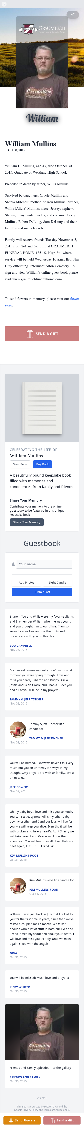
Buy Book (42, 464)
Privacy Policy (30, 1110)
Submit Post (42, 592)
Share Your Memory (26, 522)
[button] (42, 1032)
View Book (20, 464)
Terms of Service (53, 1110)
